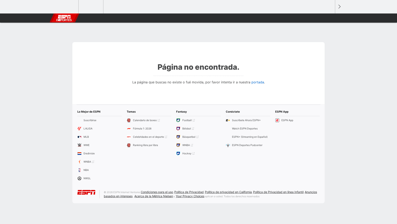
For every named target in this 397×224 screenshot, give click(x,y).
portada (257, 82)
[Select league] (66, 7)
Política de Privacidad (189, 192)
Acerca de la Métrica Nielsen (153, 196)
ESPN (64, 18)
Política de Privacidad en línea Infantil (278, 192)
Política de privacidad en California (228, 192)
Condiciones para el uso (157, 192)
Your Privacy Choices (190, 196)
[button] (330, 18)
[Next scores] (339, 6)
